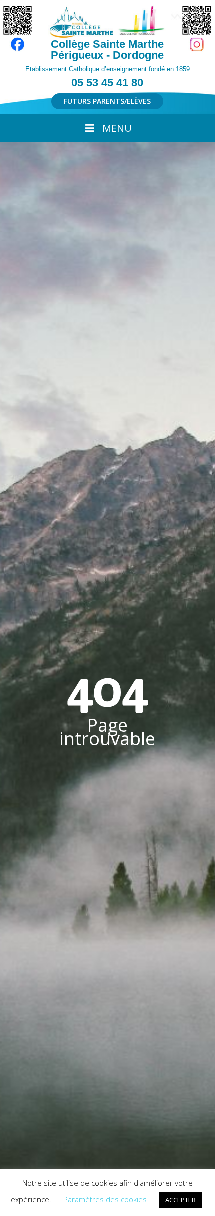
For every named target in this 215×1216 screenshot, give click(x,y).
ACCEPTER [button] (181, 1199)
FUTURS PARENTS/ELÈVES (107, 101)
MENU (117, 128)
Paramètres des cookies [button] (105, 1199)
